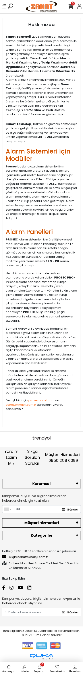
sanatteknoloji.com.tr (21, 405)
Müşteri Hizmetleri (62, 457)
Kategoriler (41, 535)
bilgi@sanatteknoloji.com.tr (28, 557)
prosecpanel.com (41, 400)
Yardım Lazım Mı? (11, 457)
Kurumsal (41, 483)
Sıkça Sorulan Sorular (32, 457)
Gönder (72, 509)
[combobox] (7, 509)
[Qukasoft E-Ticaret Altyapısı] (41, 656)
